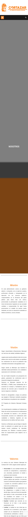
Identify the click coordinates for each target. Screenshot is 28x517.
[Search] (26, 17)
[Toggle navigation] (2, 17)
